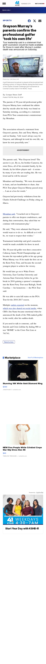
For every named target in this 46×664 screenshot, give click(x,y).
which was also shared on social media (19, 308)
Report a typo (9, 342)
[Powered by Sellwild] (39, 492)
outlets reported (17, 305)
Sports (7, 20)
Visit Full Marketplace (35, 357)
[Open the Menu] (4, 3)
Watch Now (39, 3)
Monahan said (9, 213)
